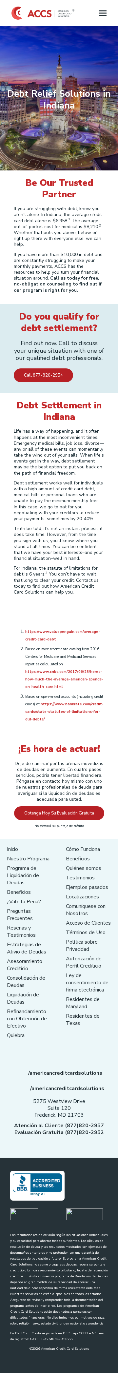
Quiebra (16, 1035)
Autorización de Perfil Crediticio (84, 962)
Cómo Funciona (83, 849)
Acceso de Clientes (88, 923)
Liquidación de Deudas (23, 998)
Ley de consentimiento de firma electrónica (87, 982)
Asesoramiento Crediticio (24, 965)
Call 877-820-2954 (43, 375)
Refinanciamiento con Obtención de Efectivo (27, 1019)
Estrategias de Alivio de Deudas (26, 948)
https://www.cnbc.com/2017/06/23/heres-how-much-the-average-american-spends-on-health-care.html (64, 679)
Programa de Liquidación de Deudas (23, 875)
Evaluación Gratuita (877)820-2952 (59, 1132)
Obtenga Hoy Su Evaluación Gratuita (59, 813)
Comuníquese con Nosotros (86, 910)
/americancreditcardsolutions (65, 1073)
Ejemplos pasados (87, 887)
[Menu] (102, 13)
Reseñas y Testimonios (21, 931)
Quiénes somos (83, 868)
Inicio (12, 849)
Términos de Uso (86, 932)
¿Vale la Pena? (24, 901)
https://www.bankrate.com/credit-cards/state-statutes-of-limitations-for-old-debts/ (64, 712)
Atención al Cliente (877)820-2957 (59, 1125)
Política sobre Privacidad (82, 945)
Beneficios (19, 892)
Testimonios (80, 877)
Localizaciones (82, 896)
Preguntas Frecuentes (20, 915)
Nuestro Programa (28, 858)
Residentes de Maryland (83, 1003)
